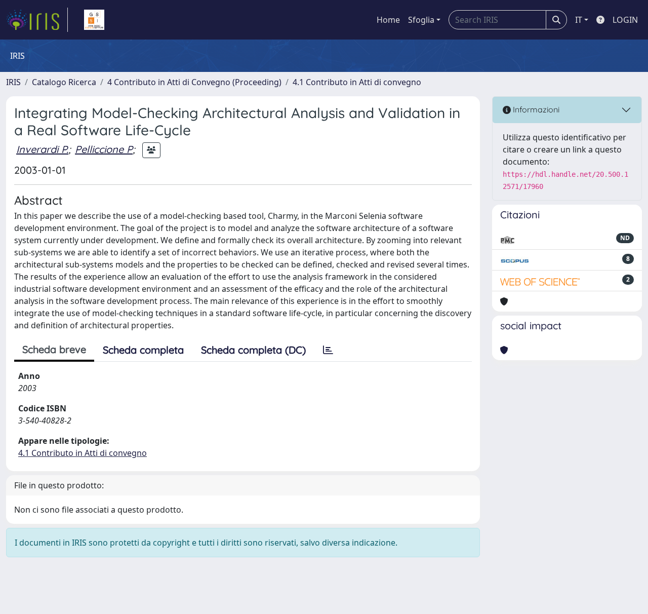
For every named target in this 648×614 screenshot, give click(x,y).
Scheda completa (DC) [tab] (253, 349)
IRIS (13, 82)
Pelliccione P (104, 149)
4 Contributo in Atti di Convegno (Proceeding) (194, 82)
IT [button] (578, 19)
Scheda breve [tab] (54, 349)
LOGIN (625, 19)
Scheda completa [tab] (143, 349)
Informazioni (535, 109)
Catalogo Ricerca (64, 82)
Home (388, 19)
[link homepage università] (94, 20)
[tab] (328, 350)
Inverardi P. (42, 149)
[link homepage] (37, 20)
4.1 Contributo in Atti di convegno (357, 82)
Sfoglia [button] (421, 19)
